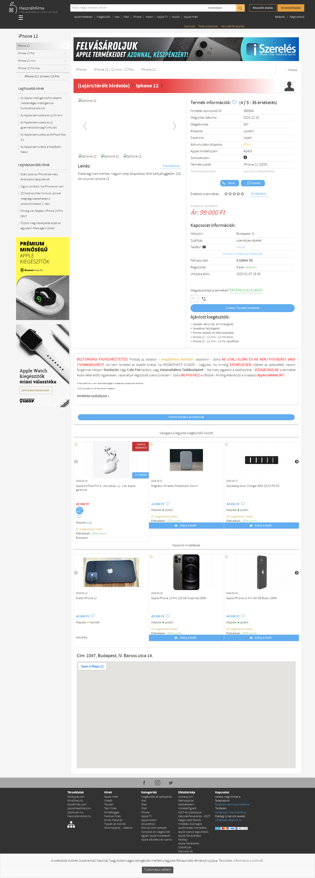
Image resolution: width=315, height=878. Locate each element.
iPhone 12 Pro (26, 53)
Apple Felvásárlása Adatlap (189, 838)
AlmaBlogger (111, 813)
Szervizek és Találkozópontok (188, 853)
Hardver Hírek (112, 816)
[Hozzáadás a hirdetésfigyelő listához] (234, 103)
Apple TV (162, 17)
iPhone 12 (24, 46)
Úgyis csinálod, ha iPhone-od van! (42, 186)
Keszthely (81, 638)
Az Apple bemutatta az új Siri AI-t (41, 115)
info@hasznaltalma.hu (228, 820)
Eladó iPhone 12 (86, 598)
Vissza (292, 69)
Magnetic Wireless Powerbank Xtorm (174, 486)
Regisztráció (297, 17)
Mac (117, 17)
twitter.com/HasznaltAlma (230, 813)
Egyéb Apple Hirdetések (155, 836)
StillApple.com (75, 797)
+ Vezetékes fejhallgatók (205, 329)
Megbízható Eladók (189, 820)
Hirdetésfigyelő (187, 808)
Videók (108, 801)
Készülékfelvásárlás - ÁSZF (194, 816)
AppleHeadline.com (79, 808)
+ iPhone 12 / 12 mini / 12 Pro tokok (211, 337)
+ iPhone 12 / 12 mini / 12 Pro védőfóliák (214, 342)
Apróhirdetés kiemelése (192, 828)
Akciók (176, 17)
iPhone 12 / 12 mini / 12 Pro (42, 76)
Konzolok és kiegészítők (155, 832)
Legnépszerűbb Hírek (34, 165)
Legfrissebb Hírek (31, 88)
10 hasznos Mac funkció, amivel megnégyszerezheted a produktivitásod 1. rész (41, 198)
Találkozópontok (208, 26)
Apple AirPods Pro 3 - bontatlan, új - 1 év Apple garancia (105, 488)
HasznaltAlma (170, 370)
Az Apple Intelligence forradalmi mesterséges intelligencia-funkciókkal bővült (41, 103)
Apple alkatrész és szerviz (156, 840)
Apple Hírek (191, 17)
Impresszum (185, 797)
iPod (144, 808)
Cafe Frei (133, 370)
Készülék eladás (263, 8)
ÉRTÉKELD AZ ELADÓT (246, 290)
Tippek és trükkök (115, 824)
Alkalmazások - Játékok (118, 828)
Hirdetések (215, 8)
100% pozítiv (99, 534)
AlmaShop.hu (75, 801)
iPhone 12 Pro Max (29, 68)
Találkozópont (192, 370)
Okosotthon (148, 824)
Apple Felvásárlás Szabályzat (188, 846)
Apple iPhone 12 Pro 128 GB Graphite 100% (178, 598)
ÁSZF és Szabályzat (189, 813)
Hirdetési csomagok (190, 824)
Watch (149, 17)
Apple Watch (148, 820)
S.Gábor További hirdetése (243, 308)
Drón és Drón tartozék (154, 828)
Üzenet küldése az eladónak (242, 253)
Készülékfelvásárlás (233, 26)
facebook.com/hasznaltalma (232, 805)
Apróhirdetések (83, 17)
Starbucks (111, 370)
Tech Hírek (110, 808)
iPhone (137, 17)
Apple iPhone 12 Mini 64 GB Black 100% (251, 598)
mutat (240, 247)
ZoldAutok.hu (75, 813)
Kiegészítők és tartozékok (156, 797)
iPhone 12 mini (27, 61)
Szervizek (189, 26)
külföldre (207, 375)
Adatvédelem (186, 805)
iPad (126, 17)
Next (174, 125)
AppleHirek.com (77, 805)
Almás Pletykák (113, 820)
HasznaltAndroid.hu (79, 816)
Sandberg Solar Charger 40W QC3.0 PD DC (253, 486)
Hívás (231, 183)
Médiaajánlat (186, 801)
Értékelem (258, 193)
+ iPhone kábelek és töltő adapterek (212, 333)
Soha (179, 375)
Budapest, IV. (245, 233)
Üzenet (256, 183)
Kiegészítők (104, 17)
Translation (171, 166)
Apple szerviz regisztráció (193, 832)
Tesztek (108, 805)
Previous (85, 125)
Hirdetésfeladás (291, 8)
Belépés (280, 17)
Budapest (82, 538)
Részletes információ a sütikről (241, 860)
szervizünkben (159, 375)
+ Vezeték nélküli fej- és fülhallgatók (212, 324)
